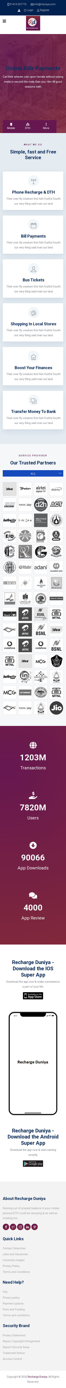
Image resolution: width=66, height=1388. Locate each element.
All (33, 473)
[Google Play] (33, 995)
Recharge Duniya (37, 1376)
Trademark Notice (14, 1353)
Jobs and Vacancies (15, 1254)
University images (14, 1260)
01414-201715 (18, 4)
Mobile (11, 128)
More (46, 128)
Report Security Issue (16, 1347)
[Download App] (19, 10)
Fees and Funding (14, 1309)
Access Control (12, 1359)
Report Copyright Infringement (21, 1341)
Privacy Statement (14, 1335)
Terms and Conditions (16, 1272)
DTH (27, 128)
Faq (5, 1291)
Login (29, 10)
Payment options (13, 1303)
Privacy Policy (11, 1266)
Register (44, 10)
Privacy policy (11, 1297)
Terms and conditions (16, 1315)
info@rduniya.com (45, 4)
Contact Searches (14, 1248)
